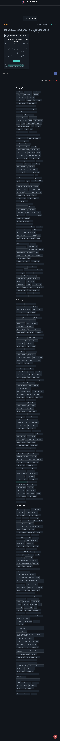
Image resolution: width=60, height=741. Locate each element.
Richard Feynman (33, 454)
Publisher (44, 24)
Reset (25, 300)
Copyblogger (34, 535)
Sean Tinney (31, 470)
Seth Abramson (33, 473)
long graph (38, 215)
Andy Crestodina (37, 309)
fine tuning (20, 172)
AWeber (19, 518)
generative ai (29, 175)
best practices (38, 120)
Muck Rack (19, 610)
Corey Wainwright (22, 340)
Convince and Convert (23, 535)
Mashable (26, 601)
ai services (37, 100)
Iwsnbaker (38, 371)
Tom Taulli (21, 490)
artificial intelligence (27, 112)
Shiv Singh (21, 476)
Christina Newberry (22, 335)
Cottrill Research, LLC (24, 537)
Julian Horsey (38, 391)
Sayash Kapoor (21, 468)
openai (32, 238)
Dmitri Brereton (31, 352)
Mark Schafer (29, 408)
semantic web (32, 267)
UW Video (19, 685)
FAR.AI (26, 552)
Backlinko (25, 518)
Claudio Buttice (21, 338)
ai (21, 94)
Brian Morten (29, 326)
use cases (39, 287)
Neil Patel (28, 610)
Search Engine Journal (25, 638)
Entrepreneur (20, 549)
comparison (33, 132)
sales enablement (23, 261)
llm (39, 212)
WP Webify (27, 694)
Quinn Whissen (21, 451)
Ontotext (19, 615)
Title (55, 24)
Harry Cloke (29, 369)
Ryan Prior (20, 462)
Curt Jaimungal (31, 540)
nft (39, 235)
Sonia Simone (33, 479)
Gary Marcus (20, 369)
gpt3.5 (23, 181)
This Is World (21, 677)
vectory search (21, 293)
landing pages (22, 206)
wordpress (32, 296)
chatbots (38, 126)
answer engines (30, 106)
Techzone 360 (21, 665)
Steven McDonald (21, 482)
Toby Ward (30, 487)
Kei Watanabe (20, 397)
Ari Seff (37, 515)
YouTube (34, 694)
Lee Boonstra (20, 400)
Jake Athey (20, 374)
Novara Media (20, 613)
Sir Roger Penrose (22, 479)
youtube (40, 296)
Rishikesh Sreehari (22, 456)
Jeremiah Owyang (21, 587)
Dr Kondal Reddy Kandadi (24, 357)
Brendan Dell (20, 323)
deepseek (39, 161)
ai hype (36, 94)
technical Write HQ (30, 660)
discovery (27, 164)
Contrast (39, 532)
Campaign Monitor (22, 526)
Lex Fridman (35, 590)
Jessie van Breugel (34, 377)
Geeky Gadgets (28, 555)
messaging (39, 227)
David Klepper (30, 349)
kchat (34, 195)
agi (18, 94)
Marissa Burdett (21, 405)
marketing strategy (24, 221)
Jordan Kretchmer (22, 385)
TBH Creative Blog (32, 657)
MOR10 (26, 607)
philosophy (20, 243)
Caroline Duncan (21, 329)
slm (30, 270)
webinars (36, 293)
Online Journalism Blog (33, 613)
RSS (7, 24)
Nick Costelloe (21, 436)
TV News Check (26, 682)
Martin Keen (32, 411)
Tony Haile (21, 493)
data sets (32, 161)
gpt (18, 181)
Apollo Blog (29, 515)
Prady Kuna (31, 448)
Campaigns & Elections (35, 526)
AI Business (36, 509)
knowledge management (24, 204)
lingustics (20, 212)
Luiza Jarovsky (30, 400)
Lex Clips (27, 590)
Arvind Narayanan (30, 312)
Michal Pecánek (32, 425)
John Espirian (39, 380)
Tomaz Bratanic (31, 490)
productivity (32, 246)
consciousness (21, 135)
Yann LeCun (39, 499)
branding (38, 123)
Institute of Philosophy (26, 574)
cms (31, 129)
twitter (19, 287)
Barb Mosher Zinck (33, 315)
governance (38, 178)
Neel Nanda (30, 434)
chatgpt (19, 129)
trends (28, 284)
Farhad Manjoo (35, 360)
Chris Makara (29, 332)
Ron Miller (20, 459)
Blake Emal (20, 320)
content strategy (23, 147)
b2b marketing (19, 66)
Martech (19, 601)
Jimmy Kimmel (20, 380)
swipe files (26, 276)
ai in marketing (21, 97)
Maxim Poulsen (22, 422)
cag (32, 126)
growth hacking (36, 181)
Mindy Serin (31, 428)
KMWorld (30, 587)
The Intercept (21, 674)
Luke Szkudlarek (21, 403)
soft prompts (20, 273)
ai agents (27, 94)
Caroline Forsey (34, 329)
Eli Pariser (37, 357)
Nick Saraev (36, 610)
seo (26, 270)
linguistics (31, 209)
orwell (38, 238)
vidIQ (25, 685)
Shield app (20, 644)
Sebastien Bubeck (22, 473)
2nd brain (19, 91)
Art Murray (20, 312)
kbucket (29, 195)
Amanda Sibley (33, 306)
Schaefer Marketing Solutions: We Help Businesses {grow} (28, 634)
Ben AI (19, 521)
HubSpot (19, 566)
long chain (29, 215)
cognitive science (22, 132)
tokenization (20, 281)
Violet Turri (20, 499)
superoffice (20, 657)
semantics (19, 270)
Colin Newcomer (37, 338)
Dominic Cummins (21, 354)
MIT (40, 604)
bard (30, 120)
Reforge (39, 451)
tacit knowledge (21, 278)
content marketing (23, 144)
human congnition (35, 189)
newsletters (31, 235)
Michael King (34, 422)
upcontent (35, 682)
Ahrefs (28, 509)
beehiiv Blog (34, 518)
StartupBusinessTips (23, 654)
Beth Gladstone (27, 318)
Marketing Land (21, 598)
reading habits (29, 255)
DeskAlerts (29, 543)
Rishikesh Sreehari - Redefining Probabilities (26, 627)
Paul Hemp (39, 439)
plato (26, 243)
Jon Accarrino (21, 383)
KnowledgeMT (38, 587)
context (33, 147)
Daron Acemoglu (21, 346)
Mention (25, 604)
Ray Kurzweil (31, 451)
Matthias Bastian (32, 419)
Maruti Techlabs (21, 414)
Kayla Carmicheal (33, 394)
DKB (37, 546)
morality (19, 232)
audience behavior (22, 117)
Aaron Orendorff (30, 304)
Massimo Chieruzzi (33, 414)
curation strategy (22, 158)
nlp (18, 238)
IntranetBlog (20, 584)
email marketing (21, 166)
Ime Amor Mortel (21, 371)
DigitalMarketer (21, 546)
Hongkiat (35, 563)
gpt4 (28, 181)
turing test (36, 284)
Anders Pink (20, 515)
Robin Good (33, 456)
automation (33, 117)
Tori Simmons (30, 493)
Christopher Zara (36, 335)
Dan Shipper (20, 343)
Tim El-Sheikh (21, 485)
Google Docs (20, 557)
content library (14, 64)
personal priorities (35, 241)
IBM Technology (27, 566)
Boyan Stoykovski (30, 320)
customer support (22, 161)
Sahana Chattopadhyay (31, 462)
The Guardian (29, 671)
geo (36, 175)
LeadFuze (19, 590)
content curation (33, 135)
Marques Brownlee (33, 598)
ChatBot (19, 529)
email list (35, 164)
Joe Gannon (29, 380)
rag (37, 252)
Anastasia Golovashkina (24, 309)
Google (37, 555)
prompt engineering (36, 249)
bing (18, 123)
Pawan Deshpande (21, 442)
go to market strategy (25, 178)
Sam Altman (21, 465)
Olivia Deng (20, 439)
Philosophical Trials (23, 618)
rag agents (20, 255)
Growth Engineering (22, 560)
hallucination (35, 184)
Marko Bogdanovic (22, 411)
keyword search (21, 198)
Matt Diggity (20, 417)
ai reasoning (20, 100)
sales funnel (35, 261)
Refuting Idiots (21, 454)
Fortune (38, 552)
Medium (19, 604)
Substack (33, 654)
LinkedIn (19, 593)
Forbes (32, 552)
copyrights (31, 152)
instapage (27, 571)
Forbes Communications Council (26, 366)
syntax (34, 276)
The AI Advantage (38, 665)
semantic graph (38, 264)
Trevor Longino (21, 496)
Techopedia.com (31, 662)
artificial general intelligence (26, 109)
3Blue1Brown (20, 304)
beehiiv (19, 318)
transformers (30, 281)
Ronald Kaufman (37, 459)
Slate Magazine (30, 644)
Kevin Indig (29, 397)
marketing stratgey (22, 224)
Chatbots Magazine (28, 529)
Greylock (29, 557)
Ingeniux (19, 571)
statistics (38, 273)
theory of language (34, 278)
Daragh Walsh (20, 543)
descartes (19, 164)
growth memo (33, 560)
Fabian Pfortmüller (22, 360)
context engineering (23, 149)
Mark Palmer (31, 405)
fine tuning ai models (32, 172)
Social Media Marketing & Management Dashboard (28, 650)
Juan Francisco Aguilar (24, 391)
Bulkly (31, 523)
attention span (29, 115)
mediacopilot (35, 601)
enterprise (31, 166)
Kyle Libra (39, 397)
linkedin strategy (30, 212)
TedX (29, 665)
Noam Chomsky (31, 436)
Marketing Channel (30, 18)
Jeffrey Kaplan (31, 584)
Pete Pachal (31, 442)
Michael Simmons (21, 425)
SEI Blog (35, 641)
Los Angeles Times (29, 593)
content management (22, 141)
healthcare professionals (24, 186)
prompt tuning (21, 252)
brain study (30, 123)
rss (29, 258)
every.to (19, 552)
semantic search (21, 267)
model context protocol (24, 229)
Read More (16, 61)
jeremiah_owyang (36, 374)
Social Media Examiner (31, 647)
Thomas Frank (32, 482)
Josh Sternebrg (33, 385)
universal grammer (28, 287)
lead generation (21, 209)
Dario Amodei (29, 343)
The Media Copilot (32, 674)
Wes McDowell (30, 499)
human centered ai (22, 189)
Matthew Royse (21, 419)
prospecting (30, 252)
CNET (29, 338)
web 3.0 (30, 293)
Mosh (31, 607)
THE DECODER (20, 671)
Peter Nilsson (21, 448)
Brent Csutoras (31, 323)
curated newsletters (32, 155)
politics (33, 243)
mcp (31, 224)
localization (20, 215)
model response (37, 229)
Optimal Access (52, 80)
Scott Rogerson (31, 468)
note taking (24, 238)
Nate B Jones (36, 431)
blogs (23, 123)
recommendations (21, 258)
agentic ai (37, 91)
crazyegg (35, 537)
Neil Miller (39, 434)
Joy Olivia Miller (23, 388)
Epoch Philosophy (31, 549)
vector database (21, 290)
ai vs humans (21, 103)
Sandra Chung (31, 465)
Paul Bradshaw (30, 439)
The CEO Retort (30, 668)
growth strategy (23, 184)
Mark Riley (20, 408)
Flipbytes (19, 363)
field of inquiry (22, 169)
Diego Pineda (20, 352)
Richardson (20, 624)
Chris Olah (39, 332)
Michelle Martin (21, 428)
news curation (21, 235)
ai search (29, 100)
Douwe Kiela (31, 354)
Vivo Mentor (32, 685)
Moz (35, 607)
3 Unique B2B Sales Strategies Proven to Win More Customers (17, 40)
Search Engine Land (24, 641)
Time (18, 682)
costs (38, 152)
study (19, 276)
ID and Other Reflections (24, 569)
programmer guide (22, 249)
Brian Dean (20, 326)
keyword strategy (33, 198)
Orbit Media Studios (36, 615)
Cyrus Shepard (33, 340)
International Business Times (28, 577)
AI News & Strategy (31, 512)
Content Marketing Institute (25, 532)
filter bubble (33, 169)
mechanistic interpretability (25, 227)
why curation (22, 296)
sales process (21, 264)
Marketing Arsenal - (35, 596)
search (29, 264)
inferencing (20, 192)
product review (21, 246)
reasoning (39, 255)
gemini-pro (20, 175)
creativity (20, 155)
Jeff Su (27, 374)
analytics (20, 106)
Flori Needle (28, 363)
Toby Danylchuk (21, 487)
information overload (33, 192)
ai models (31, 97)
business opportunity (23, 126)
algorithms (32, 103)
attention (19, 115)
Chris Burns (20, 332)
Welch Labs (20, 688)
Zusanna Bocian (21, 502)
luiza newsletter (22, 596)
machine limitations (23, 218)
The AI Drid (20, 668)
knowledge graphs (22, 201)
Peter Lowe (34, 445)
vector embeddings (33, 290)
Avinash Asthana (21, 315)
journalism (21, 195)
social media (38, 270)
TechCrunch (20, 660)
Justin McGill (21, 394)
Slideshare (20, 647)
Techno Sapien (21, 662)
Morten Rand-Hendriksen (24, 431)
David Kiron (20, 349)
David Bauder (31, 346)
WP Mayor (19, 694)
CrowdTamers (20, 540)
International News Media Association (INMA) (28, 581)
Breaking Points (27, 521)
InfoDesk (30, 371)
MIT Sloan (19, 607)
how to (36, 186)
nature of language (29, 232)
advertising (28, 91)
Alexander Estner (22, 306)
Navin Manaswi (21, 434)
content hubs (21, 138)
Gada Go (19, 555)
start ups (29, 273)
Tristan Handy (32, 496)
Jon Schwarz (30, 383)
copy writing (21, 152)
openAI (26, 615)
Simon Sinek (30, 476)
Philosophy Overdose (24, 621)
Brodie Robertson (22, 523)
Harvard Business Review (24, 563)
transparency (20, 284)
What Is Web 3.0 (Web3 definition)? (27, 691)
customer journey (35, 158)
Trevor (38, 493)
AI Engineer (20, 512)
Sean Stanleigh (21, 470)
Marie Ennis (31, 403)
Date (50, 24)
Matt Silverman (31, 417)
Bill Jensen (37, 318)
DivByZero (31, 546)
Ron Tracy (28, 459)
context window (35, 149)
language (31, 206)
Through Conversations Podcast (28, 679)
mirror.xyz (33, 604)
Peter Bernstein (23, 445)
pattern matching (22, 241)
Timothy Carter (31, 485)
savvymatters (21, 631)
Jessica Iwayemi (21, 377)
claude (26, 129)
